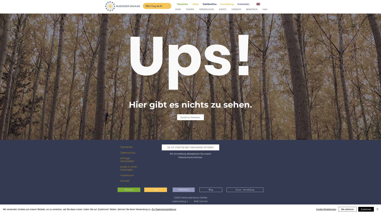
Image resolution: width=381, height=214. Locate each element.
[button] (243, 4)
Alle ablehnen (347, 209)
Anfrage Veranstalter (127, 160)
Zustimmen (366, 209)
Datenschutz (127, 152)
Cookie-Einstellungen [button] (326, 209)
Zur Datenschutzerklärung (164, 209)
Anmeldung (227, 4)
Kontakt (124, 181)
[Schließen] (377, 209)
